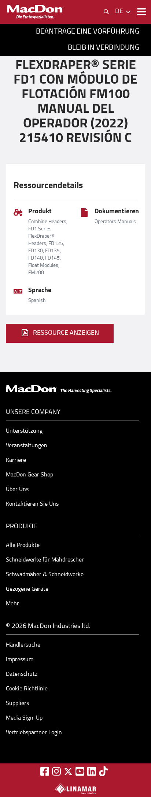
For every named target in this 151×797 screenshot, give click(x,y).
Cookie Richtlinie (27, 689)
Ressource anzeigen (66, 333)
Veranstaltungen (26, 446)
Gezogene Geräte (27, 589)
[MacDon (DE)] (35, 11)
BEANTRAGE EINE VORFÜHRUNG (87, 31)
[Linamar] (75, 788)
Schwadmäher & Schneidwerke (45, 575)
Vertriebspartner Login (34, 733)
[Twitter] (68, 771)
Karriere (16, 460)
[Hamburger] (140, 11)
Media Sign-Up (24, 718)
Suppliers (17, 703)
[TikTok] (103, 771)
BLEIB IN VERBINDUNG (103, 47)
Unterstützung (24, 431)
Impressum (19, 660)
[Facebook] (44, 771)
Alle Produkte (23, 545)
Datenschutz (21, 674)
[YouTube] (80, 771)
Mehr (12, 604)
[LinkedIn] (91, 771)
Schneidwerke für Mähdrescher (45, 560)
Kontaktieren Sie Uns (32, 504)
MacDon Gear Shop (29, 475)
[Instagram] (56, 771)
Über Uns (17, 490)
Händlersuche (23, 645)
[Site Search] (106, 11)
